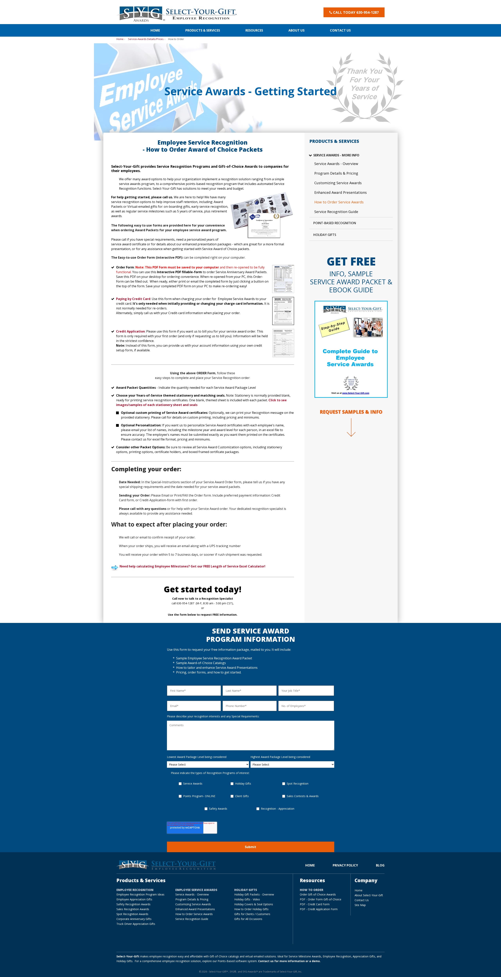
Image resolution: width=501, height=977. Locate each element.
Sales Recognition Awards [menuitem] (132, 909)
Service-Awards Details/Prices (146, 39)
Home (119, 39)
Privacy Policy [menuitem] (345, 865)
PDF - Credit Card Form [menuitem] (315, 904)
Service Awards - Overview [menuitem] (336, 163)
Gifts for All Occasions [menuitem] (248, 919)
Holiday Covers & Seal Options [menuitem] (253, 904)
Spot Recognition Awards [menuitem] (132, 914)
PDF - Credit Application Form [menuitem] (319, 909)
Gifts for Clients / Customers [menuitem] (252, 914)
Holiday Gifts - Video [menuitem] (247, 899)
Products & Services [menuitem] (202, 30)
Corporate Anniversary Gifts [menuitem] (133, 919)
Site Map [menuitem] (360, 905)
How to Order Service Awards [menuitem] (339, 202)
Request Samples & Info (351, 412)
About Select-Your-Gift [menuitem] (369, 895)
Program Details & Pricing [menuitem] (336, 173)
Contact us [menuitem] (340, 30)
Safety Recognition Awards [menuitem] (133, 904)
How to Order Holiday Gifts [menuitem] (251, 909)
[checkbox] (250, 800)
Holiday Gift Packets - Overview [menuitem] (254, 894)
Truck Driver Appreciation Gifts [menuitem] (135, 924)
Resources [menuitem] (254, 30)
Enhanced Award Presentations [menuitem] (340, 192)
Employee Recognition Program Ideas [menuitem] (140, 894)
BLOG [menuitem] (380, 865)
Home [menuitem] (155, 30)
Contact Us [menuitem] (362, 900)
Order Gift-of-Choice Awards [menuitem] (318, 894)
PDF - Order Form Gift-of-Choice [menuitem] (320, 899)
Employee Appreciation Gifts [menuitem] (134, 899)
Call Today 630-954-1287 (356, 12)
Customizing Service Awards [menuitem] (338, 182)
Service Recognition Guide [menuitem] (336, 211)
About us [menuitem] (296, 30)
